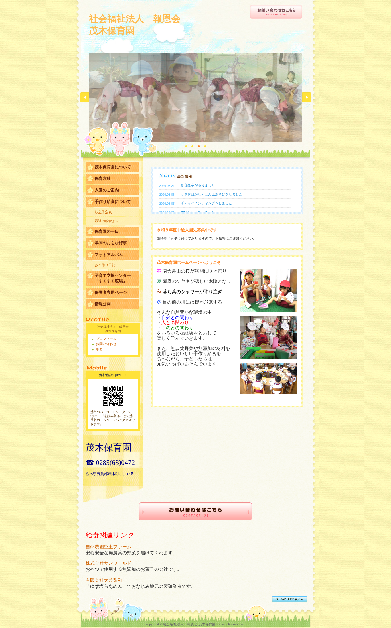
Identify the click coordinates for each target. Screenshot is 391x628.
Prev (84, 97)
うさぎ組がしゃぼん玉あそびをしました (211, 194)
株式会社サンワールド (108, 563)
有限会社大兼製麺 (104, 580)
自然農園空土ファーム (108, 546)
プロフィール (106, 339)
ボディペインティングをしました (206, 203)
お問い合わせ (106, 344)
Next (306, 97)
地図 (99, 349)
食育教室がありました (198, 185)
